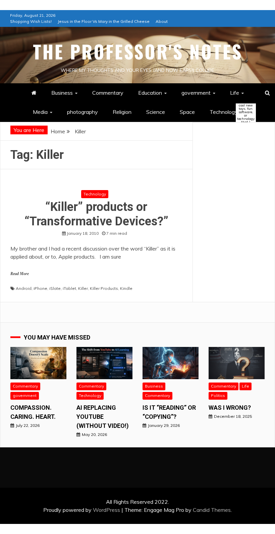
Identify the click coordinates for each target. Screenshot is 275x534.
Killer (83, 288)
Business (62, 92)
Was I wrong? (230, 407)
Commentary (107, 92)
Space (187, 111)
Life (234, 92)
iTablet (69, 288)
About (162, 21)
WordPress (106, 509)
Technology (229, 112)
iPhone (40, 288)
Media (40, 111)
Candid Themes (212, 509)
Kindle (126, 288)
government (196, 92)
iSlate (55, 288)
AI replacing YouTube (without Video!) (102, 416)
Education (150, 92)
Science (155, 111)
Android (24, 288)
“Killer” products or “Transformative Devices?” (96, 214)
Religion (122, 111)
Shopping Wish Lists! (31, 21)
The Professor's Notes (137, 51)
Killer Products (104, 288)
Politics (218, 395)
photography (82, 111)
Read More (19, 273)
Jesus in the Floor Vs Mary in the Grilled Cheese (104, 21)
